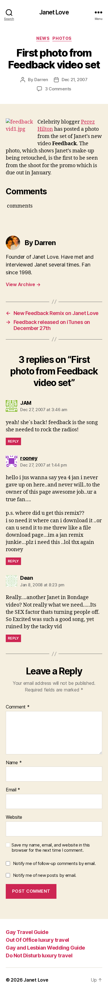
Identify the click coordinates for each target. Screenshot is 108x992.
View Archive (23, 284)
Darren (41, 79)
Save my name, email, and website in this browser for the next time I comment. (51, 847)
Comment (18, 707)
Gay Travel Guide (27, 932)
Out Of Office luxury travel (37, 940)
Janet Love (54, 12)
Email (13, 790)
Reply (13, 441)
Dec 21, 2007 (75, 79)
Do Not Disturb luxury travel (39, 955)
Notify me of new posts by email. (44, 875)
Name (14, 762)
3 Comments (58, 89)
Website (14, 817)
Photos (61, 38)
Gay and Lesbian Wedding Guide (45, 948)
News (43, 38)
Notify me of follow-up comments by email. (54, 863)
